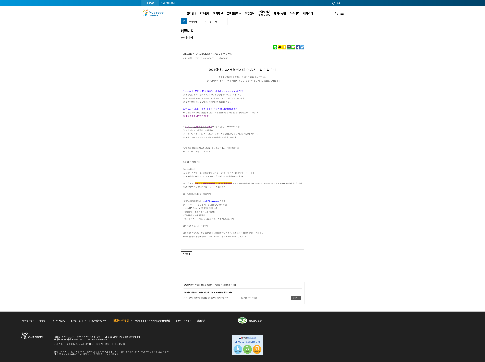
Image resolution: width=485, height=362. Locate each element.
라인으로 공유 (275, 47)
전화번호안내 (77, 320)
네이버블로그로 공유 (293, 47)
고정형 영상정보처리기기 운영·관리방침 (152, 320)
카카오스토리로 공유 (284, 47)
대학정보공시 (28, 320)
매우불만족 (223, 298)
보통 (205, 298)
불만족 (213, 298)
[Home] (184, 21)
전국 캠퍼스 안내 (168, 3)
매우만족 (189, 298)
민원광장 (201, 320)
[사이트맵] (342, 13)
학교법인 (150, 3)
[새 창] (247, 345)
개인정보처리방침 (120, 320)
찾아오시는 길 (59, 320)
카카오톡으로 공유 (280, 47)
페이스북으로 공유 (298, 47)
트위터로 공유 (302, 47)
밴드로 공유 (289, 47)
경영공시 (43, 320)
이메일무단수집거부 (97, 320)
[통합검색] (336, 13)
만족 (198, 298)
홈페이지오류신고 (183, 320)
